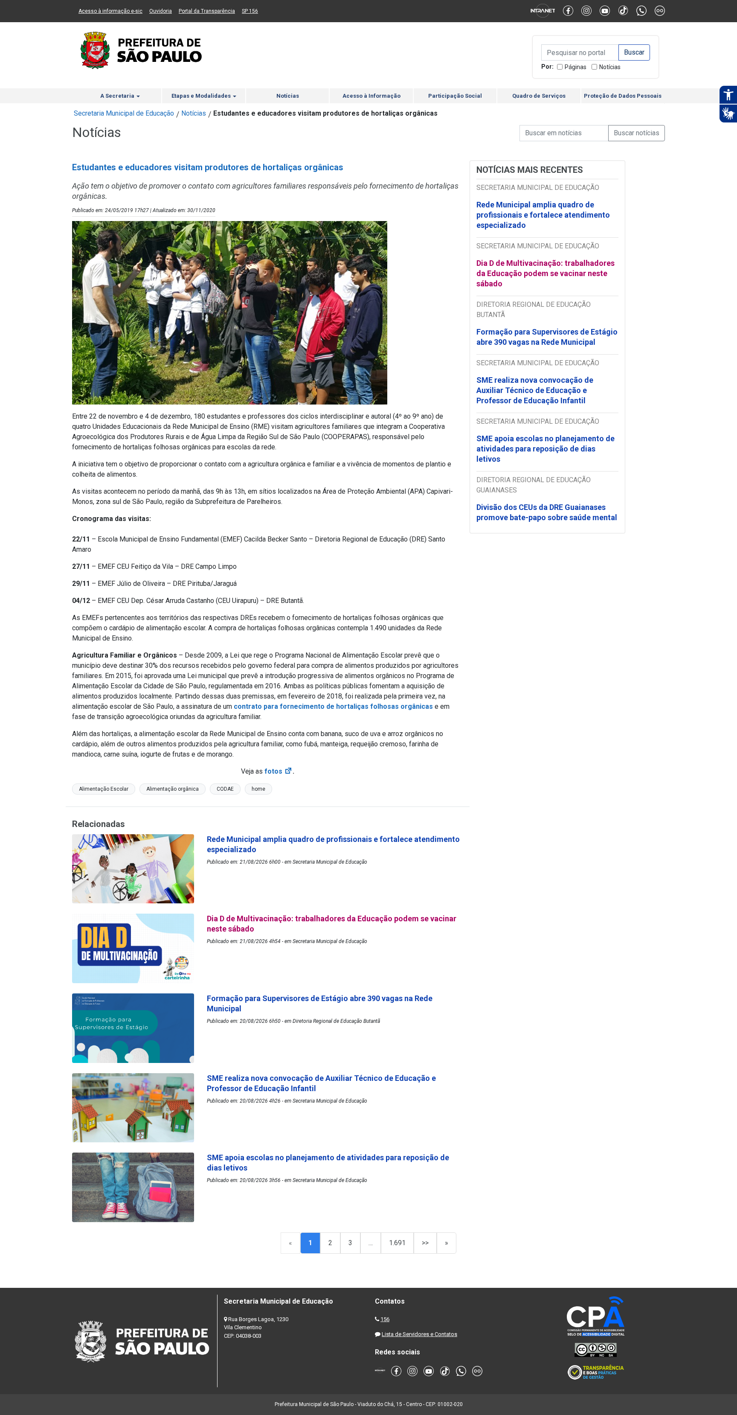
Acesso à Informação (371, 96)
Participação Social (455, 96)
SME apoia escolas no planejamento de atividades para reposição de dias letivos (545, 448)
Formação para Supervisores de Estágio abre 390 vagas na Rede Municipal (547, 336)
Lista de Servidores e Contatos (419, 1334)
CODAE (225, 789)
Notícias (610, 67)
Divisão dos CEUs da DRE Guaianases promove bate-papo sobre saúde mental (546, 512)
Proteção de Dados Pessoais (623, 96)
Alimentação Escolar (103, 789)
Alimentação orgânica (172, 789)
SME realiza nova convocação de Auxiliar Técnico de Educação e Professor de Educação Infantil (534, 390)
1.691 (397, 1243)
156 (384, 1319)
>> (425, 1243)
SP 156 (250, 11)
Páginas (575, 67)
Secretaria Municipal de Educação (124, 113)
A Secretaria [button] (118, 96)
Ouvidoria (160, 11)
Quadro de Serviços (539, 96)
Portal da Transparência (207, 11)
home (258, 789)
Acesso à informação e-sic (110, 11)
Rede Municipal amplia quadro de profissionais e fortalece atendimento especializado (543, 215)
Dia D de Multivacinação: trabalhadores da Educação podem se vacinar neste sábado (545, 273)
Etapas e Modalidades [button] (201, 96)
